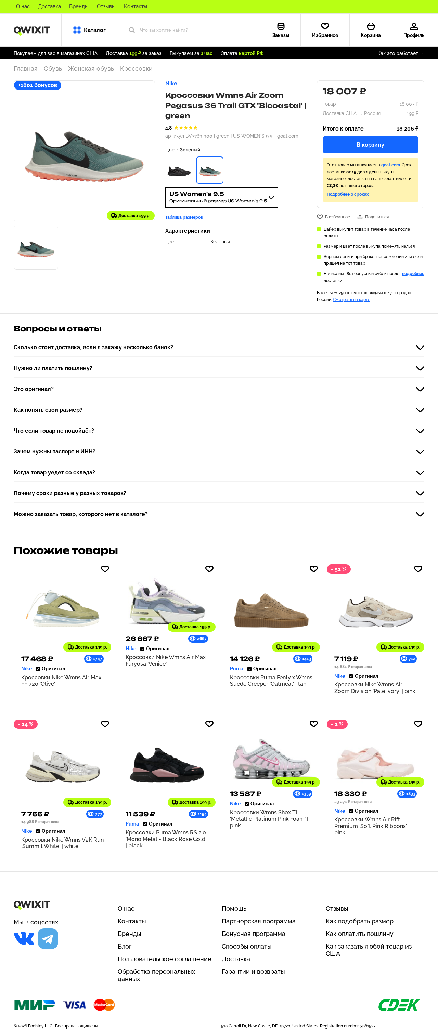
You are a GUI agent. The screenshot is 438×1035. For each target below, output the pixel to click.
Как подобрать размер (360, 921)
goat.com (287, 136)
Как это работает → (400, 53)
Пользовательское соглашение (164, 959)
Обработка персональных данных (156, 975)
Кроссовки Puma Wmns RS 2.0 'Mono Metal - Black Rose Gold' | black (166, 839)
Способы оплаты (247, 946)
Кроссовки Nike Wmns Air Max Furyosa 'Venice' (166, 660)
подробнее (413, 273)
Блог (124, 946)
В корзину (370, 144)
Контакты (135, 6)
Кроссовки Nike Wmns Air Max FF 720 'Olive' (61, 680)
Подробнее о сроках (348, 194)
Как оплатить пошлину (360, 933)
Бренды (79, 6)
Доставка (49, 6)
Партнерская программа (259, 921)
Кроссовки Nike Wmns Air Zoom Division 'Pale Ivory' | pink (374, 687)
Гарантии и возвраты (253, 971)
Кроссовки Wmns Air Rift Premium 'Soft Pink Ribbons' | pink (372, 826)
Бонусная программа (253, 933)
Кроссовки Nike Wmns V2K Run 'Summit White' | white (62, 842)
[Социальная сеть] (24, 938)
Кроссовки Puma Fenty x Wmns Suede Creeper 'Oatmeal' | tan (271, 680)
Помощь (234, 908)
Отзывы (106, 6)
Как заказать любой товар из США (369, 950)
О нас (23, 6)
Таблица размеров (184, 217)
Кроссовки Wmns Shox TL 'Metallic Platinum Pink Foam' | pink (269, 819)
